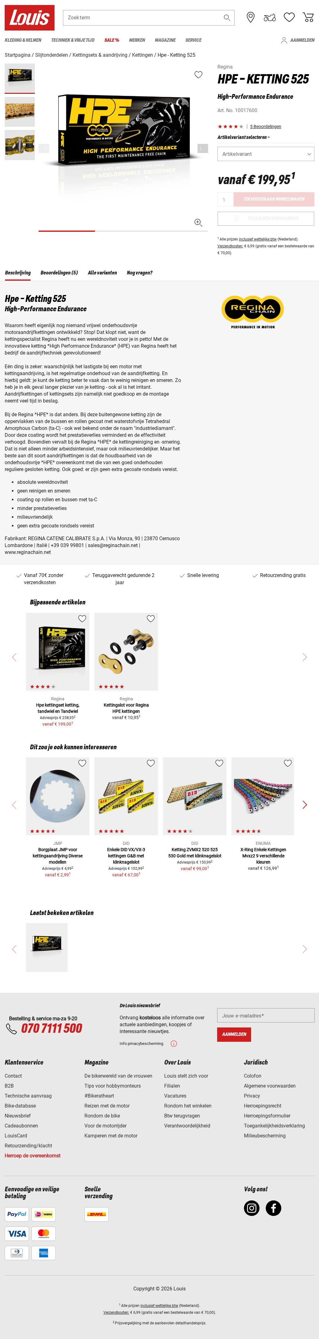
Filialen (172, 1086)
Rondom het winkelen (188, 1106)
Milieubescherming (265, 1136)
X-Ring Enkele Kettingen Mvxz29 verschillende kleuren (263, 856)
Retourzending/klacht (28, 1146)
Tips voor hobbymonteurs (112, 1086)
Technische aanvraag (28, 1096)
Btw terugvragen (182, 1116)
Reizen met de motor (107, 1106)
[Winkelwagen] (308, 17)
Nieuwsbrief (18, 1116)
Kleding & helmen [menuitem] (23, 40)
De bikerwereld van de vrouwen (118, 1076)
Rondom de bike (102, 1116)
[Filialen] (251, 17)
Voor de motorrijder (105, 1126)
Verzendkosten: (230, 246)
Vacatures (175, 1096)
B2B (9, 1086)
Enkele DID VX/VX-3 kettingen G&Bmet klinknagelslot (126, 856)
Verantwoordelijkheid (187, 1126)
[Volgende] (203, 148)
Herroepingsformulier (267, 1116)
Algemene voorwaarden (270, 1086)
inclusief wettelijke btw (258, 239)
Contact (13, 1076)
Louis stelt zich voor (186, 1076)
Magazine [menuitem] (165, 40)
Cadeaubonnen (21, 1126)
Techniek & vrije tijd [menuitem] (72, 40)
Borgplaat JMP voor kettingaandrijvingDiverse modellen (58, 856)
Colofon (252, 1076)
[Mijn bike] (270, 17)
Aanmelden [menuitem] (302, 40)
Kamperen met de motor (110, 1136)
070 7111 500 (51, 1029)
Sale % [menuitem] (111, 40)
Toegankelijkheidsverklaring (274, 1126)
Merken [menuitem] (137, 40)
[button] (227, 17)
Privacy (252, 1096)
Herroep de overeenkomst (32, 1156)
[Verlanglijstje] (289, 17)
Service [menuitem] (193, 40)
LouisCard (16, 1136)
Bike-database (20, 1106)
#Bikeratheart (99, 1096)
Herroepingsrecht (262, 1106)
